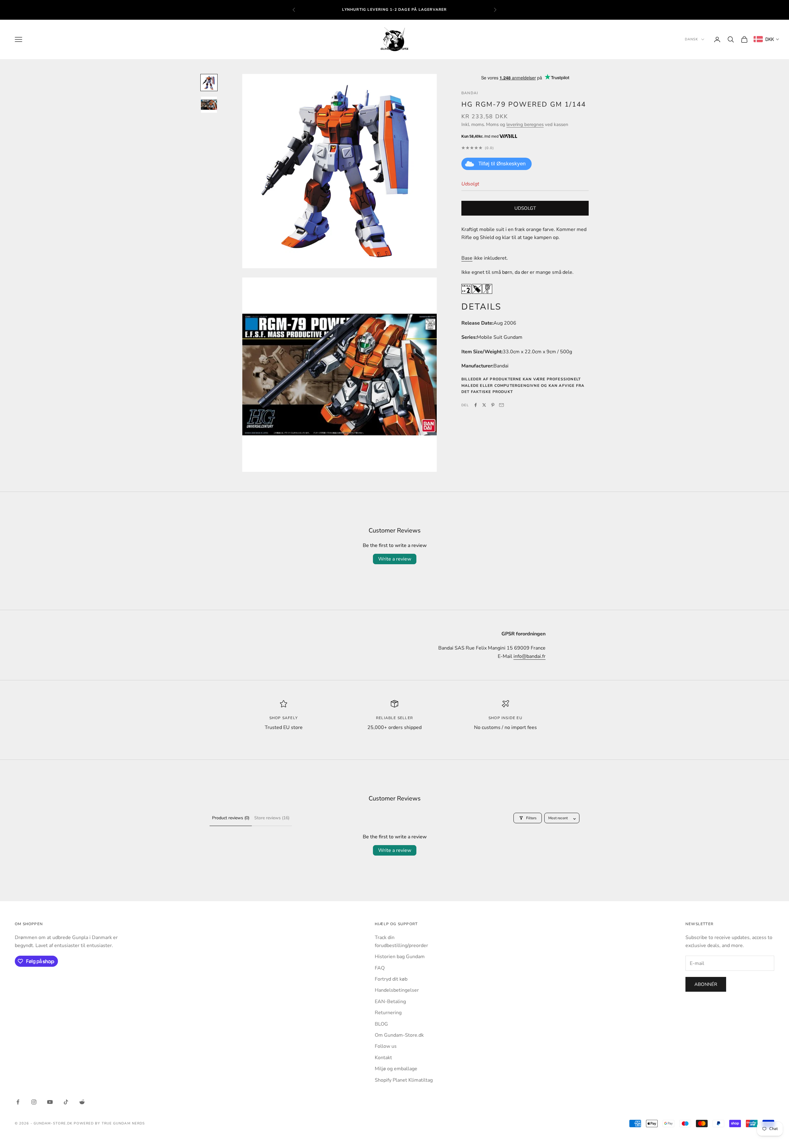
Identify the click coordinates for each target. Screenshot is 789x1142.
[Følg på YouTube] (50, 1102)
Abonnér (705, 984)
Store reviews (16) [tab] (271, 818)
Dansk (691, 39)
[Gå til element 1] (209, 82)
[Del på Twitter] (484, 405)
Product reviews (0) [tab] (230, 818)
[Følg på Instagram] (34, 1102)
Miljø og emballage (396, 1068)
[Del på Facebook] (475, 405)
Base (466, 257)
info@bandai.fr (529, 656)
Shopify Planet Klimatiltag (404, 1080)
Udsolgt (525, 208)
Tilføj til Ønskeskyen (501, 164)
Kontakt (383, 1057)
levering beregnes (525, 124)
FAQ (380, 968)
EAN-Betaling (390, 1001)
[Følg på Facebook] (18, 1102)
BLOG (381, 1024)
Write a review (394, 559)
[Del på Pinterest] (492, 405)
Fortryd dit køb (391, 979)
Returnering (388, 1012)
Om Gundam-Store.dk (399, 1035)
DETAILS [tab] (481, 306)
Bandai (469, 93)
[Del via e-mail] (501, 405)
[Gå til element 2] (209, 104)
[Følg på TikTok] (66, 1102)
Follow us (386, 1046)
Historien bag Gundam (400, 956)
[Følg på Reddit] (82, 1102)
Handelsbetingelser (397, 990)
